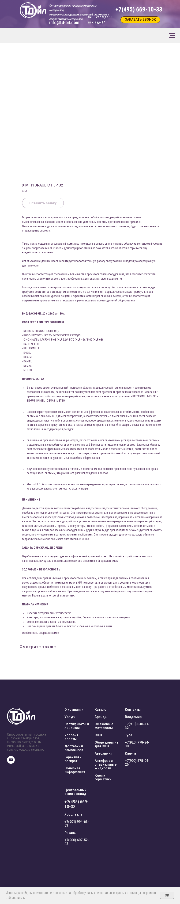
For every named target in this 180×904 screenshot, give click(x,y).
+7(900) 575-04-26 (137, 762)
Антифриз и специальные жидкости (105, 764)
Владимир (133, 717)
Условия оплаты (71, 737)
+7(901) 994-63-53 (76, 823)
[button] (140, 19)
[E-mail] (11, 762)
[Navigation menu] (172, 35)
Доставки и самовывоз (73, 748)
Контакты (133, 709)
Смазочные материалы (104, 726)
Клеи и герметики (103, 777)
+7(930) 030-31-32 (137, 726)
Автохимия (103, 753)
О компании (73, 709)
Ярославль (73, 814)
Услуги (69, 717)
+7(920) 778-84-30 (137, 744)
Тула (128, 735)
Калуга (130, 753)
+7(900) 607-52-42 (76, 842)
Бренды (101, 717)
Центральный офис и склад (75, 792)
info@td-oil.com (64, 22)
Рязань (70, 833)
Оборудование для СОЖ (106, 744)
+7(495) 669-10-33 (76, 804)
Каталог (101, 709)
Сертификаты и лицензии (76, 726)
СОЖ (98, 735)
